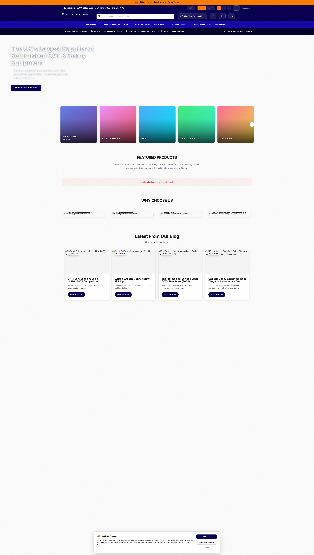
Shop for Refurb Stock (26, 87)
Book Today (173, 2)
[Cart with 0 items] (232, 16)
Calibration (160, 2)
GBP (190, 8)
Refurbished (91, 25)
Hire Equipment (221, 25)
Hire (143, 2)
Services (246, 8)
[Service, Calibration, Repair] (181, 214)
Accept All (206, 537)
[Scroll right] (252, 124)
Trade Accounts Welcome (173, 31)
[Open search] (99, 16)
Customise (206, 548)
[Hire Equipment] (84, 214)
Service (150, 2)
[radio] (219, 8)
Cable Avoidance (110, 25)
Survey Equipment (200, 25)
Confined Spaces (178, 25)
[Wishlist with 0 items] (213, 16)
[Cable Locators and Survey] (76, 16)
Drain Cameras (141, 25)
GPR (126, 25)
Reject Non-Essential (206, 542)
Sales (137, 2)
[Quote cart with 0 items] (222, 16)
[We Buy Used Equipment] (132, 214)
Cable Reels (159, 25)
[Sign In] (236, 8)
